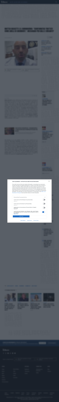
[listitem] (29, 197)
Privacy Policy (36, 220)
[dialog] (29, 201)
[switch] (43, 200)
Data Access (29, 220)
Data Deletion (23, 220)
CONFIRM (21, 216)
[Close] (49, 181)
